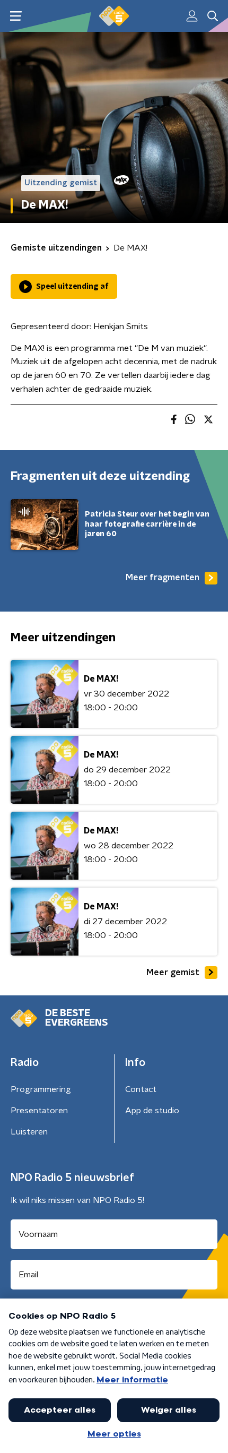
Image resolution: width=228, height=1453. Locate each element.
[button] (15, 16)
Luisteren (29, 1132)
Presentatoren (39, 1110)
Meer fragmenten (162, 577)
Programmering (41, 1089)
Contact (140, 1089)
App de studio (152, 1110)
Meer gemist (172, 972)
